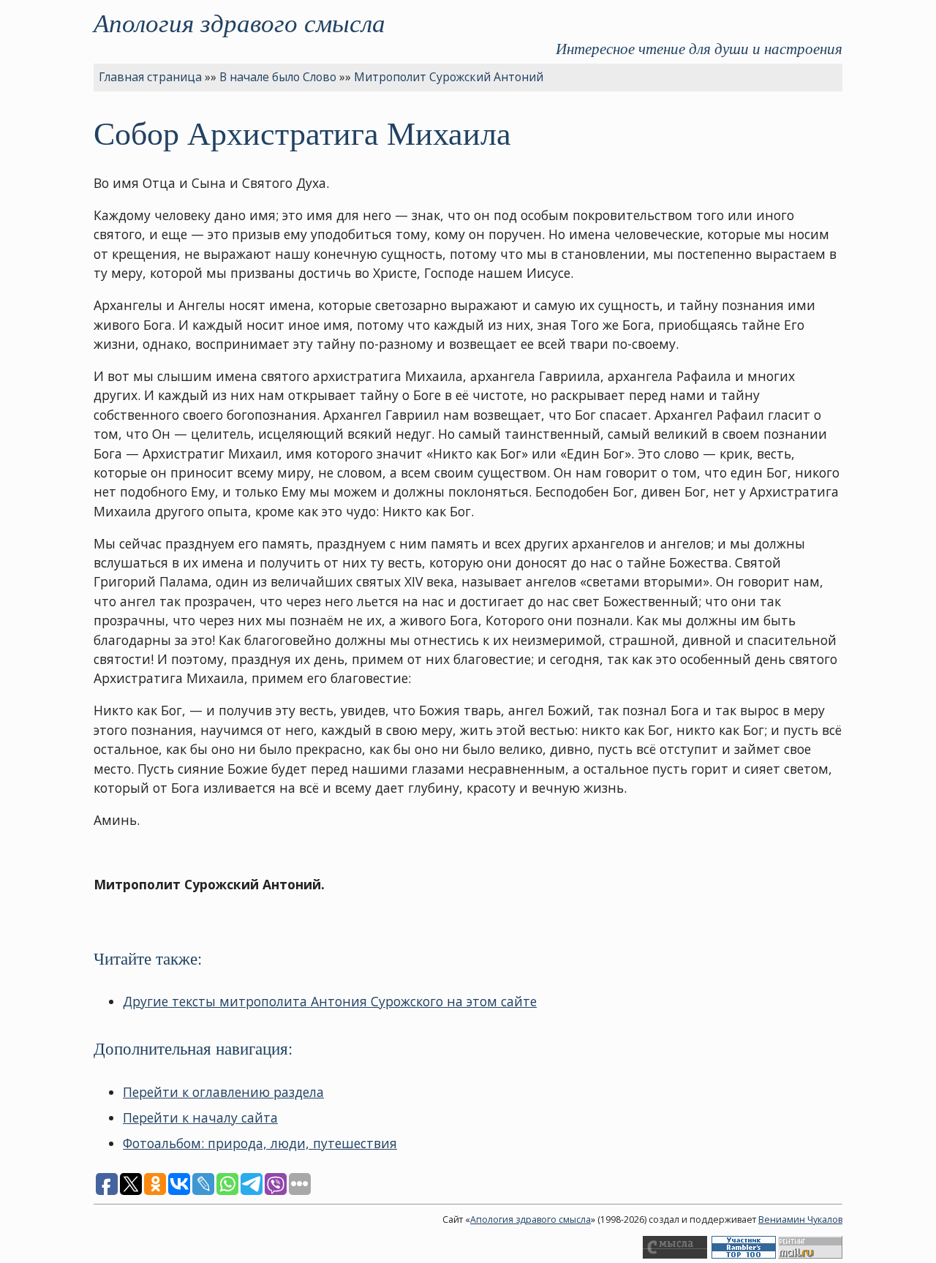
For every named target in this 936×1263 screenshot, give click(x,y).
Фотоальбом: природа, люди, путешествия (260, 1143)
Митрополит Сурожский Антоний (448, 77)
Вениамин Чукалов (800, 1219)
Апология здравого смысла (239, 21)
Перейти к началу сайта (200, 1117)
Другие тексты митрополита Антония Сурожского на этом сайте (330, 1001)
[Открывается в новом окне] (675, 1255)
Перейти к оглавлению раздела (223, 1092)
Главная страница (150, 77)
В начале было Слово (277, 77)
